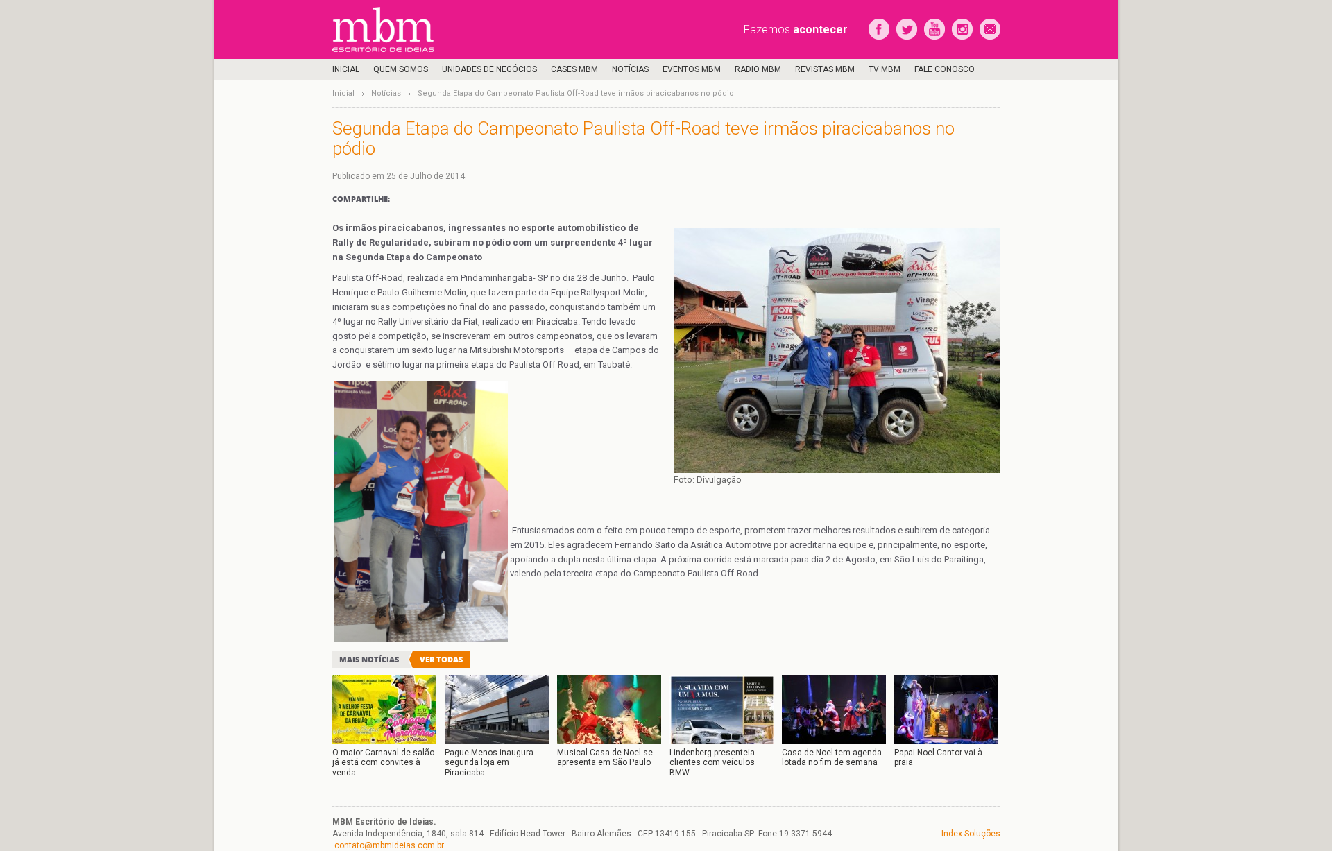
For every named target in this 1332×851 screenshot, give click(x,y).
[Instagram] (962, 29)
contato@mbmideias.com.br (389, 845)
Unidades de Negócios (489, 69)
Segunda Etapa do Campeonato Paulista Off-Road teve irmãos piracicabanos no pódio (576, 93)
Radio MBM (758, 69)
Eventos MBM (692, 69)
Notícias (630, 69)
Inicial (345, 69)
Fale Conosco (944, 69)
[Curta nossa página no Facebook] (879, 29)
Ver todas (441, 659)
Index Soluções (970, 834)
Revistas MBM (825, 69)
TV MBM (884, 69)
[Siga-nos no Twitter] (906, 29)
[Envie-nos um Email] (990, 29)
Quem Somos (400, 69)
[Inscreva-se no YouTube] (934, 29)
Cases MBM (574, 69)
